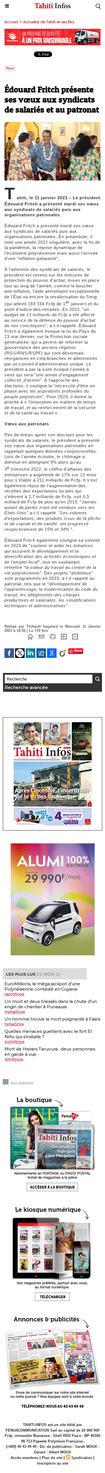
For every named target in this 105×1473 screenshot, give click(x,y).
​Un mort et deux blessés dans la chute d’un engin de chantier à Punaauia (50, 1004)
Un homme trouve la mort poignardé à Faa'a (52, 1019)
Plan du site (52, 1458)
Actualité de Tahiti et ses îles (48, 22)
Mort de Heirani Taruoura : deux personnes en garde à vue (49, 1051)
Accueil (11, 22)
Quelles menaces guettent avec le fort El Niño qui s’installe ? (48, 1034)
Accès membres (24, 1458)
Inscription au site (52, 1463)
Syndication (81, 1458)
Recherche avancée (26, 687)
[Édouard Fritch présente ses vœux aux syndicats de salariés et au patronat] (52, 124)
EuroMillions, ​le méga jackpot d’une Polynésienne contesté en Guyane (42, 986)
